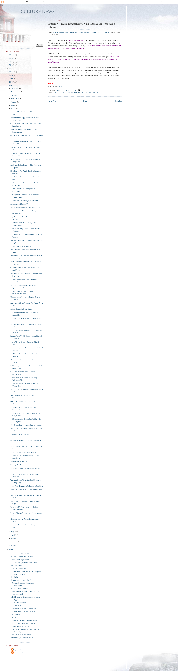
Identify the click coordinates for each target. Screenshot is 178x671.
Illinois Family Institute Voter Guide (24, 562)
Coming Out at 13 (16, 464)
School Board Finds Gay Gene (21, 309)
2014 (11, 61)
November (15, 92)
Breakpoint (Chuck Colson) (21, 580)
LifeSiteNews (16, 605)
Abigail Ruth (16, 649)
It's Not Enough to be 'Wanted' (21, 246)
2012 (11, 68)
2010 (11, 75)
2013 (11, 65)
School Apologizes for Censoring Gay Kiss (25, 207)
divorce (74, 93)
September (15, 98)
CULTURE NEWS (38, 11)
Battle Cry (15, 577)
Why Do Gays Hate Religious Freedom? (24, 200)
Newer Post (52, 101)
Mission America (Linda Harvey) (23, 611)
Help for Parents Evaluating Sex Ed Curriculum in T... (22, 189)
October (14, 95)
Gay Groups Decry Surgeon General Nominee (26, 425)
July (12, 105)
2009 (11, 78)
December (15, 88)
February (14, 542)
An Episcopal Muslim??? (19, 204)
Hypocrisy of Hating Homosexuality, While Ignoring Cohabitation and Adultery (81, 32)
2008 (11, 82)
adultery (58, 93)
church (66, 93)
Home (85, 101)
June (13, 108)
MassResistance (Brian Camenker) (23, 608)
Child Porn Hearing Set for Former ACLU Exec (26, 486)
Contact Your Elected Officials (22, 556)
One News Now (16, 565)
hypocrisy (96, 93)
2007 (11, 85)
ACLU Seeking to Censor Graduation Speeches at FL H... (23, 286)
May (13, 531)
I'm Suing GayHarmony (18, 461)
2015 (11, 58)
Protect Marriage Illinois (20, 626)
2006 (11, 549)
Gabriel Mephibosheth (20, 652)
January (14, 545)
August (14, 102)
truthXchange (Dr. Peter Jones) (22, 637)
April (13, 535)
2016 (11, 55)
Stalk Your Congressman (20, 559)
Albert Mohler (16, 614)
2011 (11, 72)
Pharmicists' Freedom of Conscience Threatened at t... (23, 396)
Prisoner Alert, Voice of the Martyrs (23, 623)
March (13, 538)
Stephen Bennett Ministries (21, 634)
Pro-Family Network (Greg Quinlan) (24, 620)
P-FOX (13, 617)
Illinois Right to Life (18, 602)
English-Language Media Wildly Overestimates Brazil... (22, 292)
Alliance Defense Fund (19, 568)
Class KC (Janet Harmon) (20, 588)
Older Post (118, 101)
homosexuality (84, 93)
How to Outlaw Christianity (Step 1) (23, 452)
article (61, 86)
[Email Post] (78, 90)
